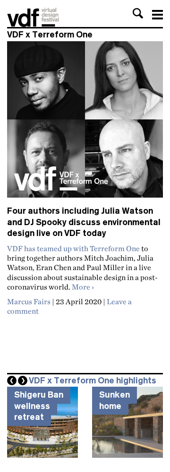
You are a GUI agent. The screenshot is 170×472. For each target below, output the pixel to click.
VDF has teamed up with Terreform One (73, 248)
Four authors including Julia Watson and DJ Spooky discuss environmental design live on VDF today (84, 222)
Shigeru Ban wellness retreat (38, 405)
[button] (137, 13)
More (83, 286)
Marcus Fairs (29, 301)
